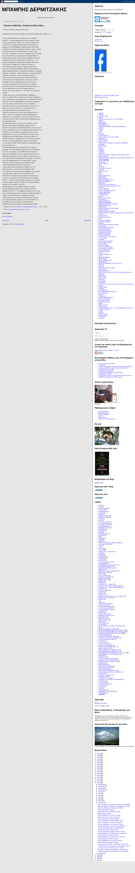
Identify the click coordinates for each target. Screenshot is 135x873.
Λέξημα (101, 253)
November (101, 786)
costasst (101, 128)
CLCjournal (102, 510)
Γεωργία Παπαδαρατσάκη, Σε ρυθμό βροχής (110, 828)
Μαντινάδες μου (103, 618)
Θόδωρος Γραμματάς (105, 233)
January (100, 853)
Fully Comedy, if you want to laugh (108, 137)
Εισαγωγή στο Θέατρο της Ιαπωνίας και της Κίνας (113, 368)
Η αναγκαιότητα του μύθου (106, 369)
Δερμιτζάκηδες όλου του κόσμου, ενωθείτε (107, 350)
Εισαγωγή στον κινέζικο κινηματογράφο (110, 587)
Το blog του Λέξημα (104, 309)
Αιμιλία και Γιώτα (103, 171)
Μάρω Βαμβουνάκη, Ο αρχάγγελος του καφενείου (112, 833)
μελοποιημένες (103, 623)
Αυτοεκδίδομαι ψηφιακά (105, 566)
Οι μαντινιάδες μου (104, 643)
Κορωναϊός (102, 611)
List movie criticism (104, 525)
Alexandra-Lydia (103, 116)
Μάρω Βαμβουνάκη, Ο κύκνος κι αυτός (109, 815)
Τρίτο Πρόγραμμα (104, 411)
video (100, 553)
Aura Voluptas (103, 123)
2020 (98, 764)
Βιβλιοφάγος (102, 183)
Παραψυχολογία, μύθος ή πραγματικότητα (111, 372)
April (99, 799)
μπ (99, 627)
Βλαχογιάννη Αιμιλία (104, 572)
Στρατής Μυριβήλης (104, 669)
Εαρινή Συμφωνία (104, 209)
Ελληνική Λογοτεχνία (105, 220)
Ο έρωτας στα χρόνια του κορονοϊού (109, 638)
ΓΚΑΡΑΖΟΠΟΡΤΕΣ (104, 193)
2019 (98, 766)
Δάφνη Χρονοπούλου (105, 198)
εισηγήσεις (102, 588)
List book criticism (104, 522)
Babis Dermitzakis (99, 48)
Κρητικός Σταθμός (104, 614)
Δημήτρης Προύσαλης (105, 205)
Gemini (101, 514)
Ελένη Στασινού (103, 215)
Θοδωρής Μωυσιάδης (105, 232)
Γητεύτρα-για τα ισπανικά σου (107, 184)
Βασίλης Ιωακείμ (103, 178)
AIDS (100, 505)
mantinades (102, 529)
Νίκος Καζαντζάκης (104, 635)
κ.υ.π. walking (103, 238)
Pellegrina (101, 150)
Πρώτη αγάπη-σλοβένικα (106, 666)
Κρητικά (101, 612)
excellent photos (103, 135)
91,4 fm (101, 416)
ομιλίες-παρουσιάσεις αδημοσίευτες (109, 649)
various (101, 550)
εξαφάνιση (102, 591)
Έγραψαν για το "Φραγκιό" (106, 584)
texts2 (100, 545)
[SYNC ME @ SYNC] (101, 97)
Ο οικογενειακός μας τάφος (106, 639)
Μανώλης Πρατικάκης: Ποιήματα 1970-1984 (110, 808)
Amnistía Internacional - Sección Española (111, 119)
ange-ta (101, 120)
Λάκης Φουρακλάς (104, 251)
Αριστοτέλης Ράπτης (104, 175)
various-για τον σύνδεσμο (106, 551)
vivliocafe (101, 169)
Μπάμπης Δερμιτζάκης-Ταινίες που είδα (110, 633)
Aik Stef (101, 114)
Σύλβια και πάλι (103, 305)
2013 (98, 777)
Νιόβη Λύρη (102, 275)
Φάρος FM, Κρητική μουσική (107, 419)
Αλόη (100, 172)
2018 (98, 768)
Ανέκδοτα (101, 559)
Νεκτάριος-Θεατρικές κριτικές (107, 267)
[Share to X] (43, 207)
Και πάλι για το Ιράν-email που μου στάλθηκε (111, 848)
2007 (98, 858)
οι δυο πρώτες (103, 642)
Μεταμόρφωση (103, 262)
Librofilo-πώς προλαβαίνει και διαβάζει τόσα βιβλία (113, 143)
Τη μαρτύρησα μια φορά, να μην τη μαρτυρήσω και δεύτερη (116, 308)
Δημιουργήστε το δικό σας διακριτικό (103, 72)
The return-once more (105, 168)
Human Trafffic (103, 141)
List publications (103, 526)
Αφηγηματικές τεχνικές (105, 374)
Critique (101, 129)
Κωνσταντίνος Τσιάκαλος (106, 248)
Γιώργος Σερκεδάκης (104, 192)
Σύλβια (101, 303)
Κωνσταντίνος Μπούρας (106, 247)
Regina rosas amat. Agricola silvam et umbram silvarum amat (116, 157)
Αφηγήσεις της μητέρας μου (106, 568)
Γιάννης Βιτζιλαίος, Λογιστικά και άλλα (110, 186)
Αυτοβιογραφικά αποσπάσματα (108, 565)
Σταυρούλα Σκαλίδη (104, 302)
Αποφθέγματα (103, 563)
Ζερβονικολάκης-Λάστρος (106, 227)
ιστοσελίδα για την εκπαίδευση (107, 236)
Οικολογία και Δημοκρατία (106, 371)
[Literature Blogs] (98, 39)
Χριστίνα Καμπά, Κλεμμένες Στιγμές (108, 842)
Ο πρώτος (101, 640)
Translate (108, 32)
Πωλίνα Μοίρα (103, 287)
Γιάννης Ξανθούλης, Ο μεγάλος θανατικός (110, 822)
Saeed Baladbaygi (104, 159)
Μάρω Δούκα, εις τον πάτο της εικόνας (109, 817)
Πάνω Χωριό (102, 278)
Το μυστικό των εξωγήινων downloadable (110, 679)
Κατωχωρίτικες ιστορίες (105, 606)
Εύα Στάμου (102, 226)
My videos (102, 535)
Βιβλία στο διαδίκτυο (104, 181)
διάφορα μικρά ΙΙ (103, 580)
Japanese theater (104, 516)
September (101, 790)
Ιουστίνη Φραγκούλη (104, 235)
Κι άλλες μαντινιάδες (105, 608)
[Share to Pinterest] (47, 207)
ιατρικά (101, 602)
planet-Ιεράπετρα (103, 413)
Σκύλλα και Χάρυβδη (105, 299)
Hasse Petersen (103, 140)
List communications (104, 523)
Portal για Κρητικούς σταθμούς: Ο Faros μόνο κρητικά (114, 154)
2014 (98, 775)
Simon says (102, 162)
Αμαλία (101, 174)
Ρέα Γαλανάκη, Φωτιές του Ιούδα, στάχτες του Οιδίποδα (114, 804)
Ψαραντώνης (102, 693)
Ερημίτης (101, 223)
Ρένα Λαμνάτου (103, 290)
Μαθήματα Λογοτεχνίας (105, 615)
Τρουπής (101, 687)
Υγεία (100, 688)
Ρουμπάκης (102, 296)
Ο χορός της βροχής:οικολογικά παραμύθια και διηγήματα (115, 366)
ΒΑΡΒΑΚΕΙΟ (102, 177)
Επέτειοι (101, 593)
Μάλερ (100, 256)
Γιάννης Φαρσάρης (104, 189)
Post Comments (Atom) (17, 224)
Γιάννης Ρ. (101, 187)
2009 (98, 855)
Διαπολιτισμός (103, 207)
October (100, 788)
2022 (98, 761)
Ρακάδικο (101, 288)
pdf (99, 536)
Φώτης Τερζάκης (103, 315)
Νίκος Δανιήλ (102, 269)
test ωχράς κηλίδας (104, 544)
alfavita (101, 117)
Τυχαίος (101, 311)
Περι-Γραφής (102, 281)
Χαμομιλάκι (102, 317)
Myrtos (101, 147)
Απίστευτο (101, 560)
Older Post (87, 220)
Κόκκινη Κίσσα (103, 244)
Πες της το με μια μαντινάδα (107, 658)
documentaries (103, 511)
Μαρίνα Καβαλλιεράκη (105, 260)
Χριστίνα (101, 318)
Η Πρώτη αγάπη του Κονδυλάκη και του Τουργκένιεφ (113, 851)
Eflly (100, 132)
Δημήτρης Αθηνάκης (104, 201)
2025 (98, 755)
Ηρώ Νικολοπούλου (104, 229)
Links (100, 520)
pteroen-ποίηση (103, 156)
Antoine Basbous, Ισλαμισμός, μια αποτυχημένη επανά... (114, 846)
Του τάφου (102, 685)
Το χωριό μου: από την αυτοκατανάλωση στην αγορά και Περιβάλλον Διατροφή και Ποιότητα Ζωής (115, 376)
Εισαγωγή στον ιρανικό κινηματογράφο (110, 585)
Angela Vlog (102, 122)
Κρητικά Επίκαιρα (104, 245)
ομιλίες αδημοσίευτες (104, 648)
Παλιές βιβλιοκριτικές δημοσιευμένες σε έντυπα (19, 209)
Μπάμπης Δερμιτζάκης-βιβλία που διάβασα (111, 630)
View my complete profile (102, 706)
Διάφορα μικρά (103, 578)
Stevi (100, 165)
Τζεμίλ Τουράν (103, 306)
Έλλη (100, 218)
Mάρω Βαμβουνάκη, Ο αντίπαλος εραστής (110, 840)
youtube (101, 554)
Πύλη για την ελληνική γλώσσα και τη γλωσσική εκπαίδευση (116, 284)
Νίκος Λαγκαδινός (104, 270)
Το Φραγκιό (102, 365)
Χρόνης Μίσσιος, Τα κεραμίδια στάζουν (109, 811)
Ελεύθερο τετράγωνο (105, 217)
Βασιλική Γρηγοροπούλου (106, 180)
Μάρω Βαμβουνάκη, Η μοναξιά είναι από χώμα (111, 837)
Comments (100, 336)
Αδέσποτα (101, 556)
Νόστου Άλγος (103, 276)
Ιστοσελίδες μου (103, 605)
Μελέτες (101, 621)
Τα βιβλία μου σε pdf (104, 678)
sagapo (101, 541)
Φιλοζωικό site (103, 314)
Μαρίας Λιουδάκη (104, 620)
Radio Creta (102, 417)
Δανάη (100, 196)
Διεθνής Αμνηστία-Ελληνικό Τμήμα (108, 208)
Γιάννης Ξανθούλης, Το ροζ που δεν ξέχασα (110, 824)
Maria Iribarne (102, 146)
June (99, 795)
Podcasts (101, 538)
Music (100, 532)
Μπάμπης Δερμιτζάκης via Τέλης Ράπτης (110, 263)
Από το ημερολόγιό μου (105, 562)
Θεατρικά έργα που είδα (106, 597)
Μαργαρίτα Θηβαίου (104, 257)
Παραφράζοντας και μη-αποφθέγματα (109, 654)
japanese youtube (104, 517)
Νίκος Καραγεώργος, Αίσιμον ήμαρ (108, 829)
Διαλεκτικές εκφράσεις (105, 577)
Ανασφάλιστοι (103, 557)
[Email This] (39, 207)
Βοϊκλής (101, 574)
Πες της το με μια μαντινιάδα (107, 363)
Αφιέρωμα (101, 569)
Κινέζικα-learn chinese (105, 242)
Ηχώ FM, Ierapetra (104, 414)
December (101, 784)
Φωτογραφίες (102, 690)
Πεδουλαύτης (102, 657)
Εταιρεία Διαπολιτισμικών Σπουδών (109, 224)
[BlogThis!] (41, 207)
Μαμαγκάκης (102, 617)
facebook (101, 513)
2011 (98, 781)
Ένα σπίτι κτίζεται (104, 590)
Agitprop (101, 113)
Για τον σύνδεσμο (104, 575)
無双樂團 (101, 694)
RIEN (100, 539)
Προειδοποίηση (103, 664)
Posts (99, 333)
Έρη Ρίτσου (102, 594)
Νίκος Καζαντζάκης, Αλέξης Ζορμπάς (108, 819)
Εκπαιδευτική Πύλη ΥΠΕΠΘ (107, 211)
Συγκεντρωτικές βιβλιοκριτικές (107, 670)
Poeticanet (102, 153)
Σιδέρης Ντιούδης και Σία (106, 297)
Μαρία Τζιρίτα (103, 259)
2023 (98, 759)
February (101, 802)
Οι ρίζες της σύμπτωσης (105, 645)
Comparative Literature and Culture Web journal (112, 126)
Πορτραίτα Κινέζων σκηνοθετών (108, 661)
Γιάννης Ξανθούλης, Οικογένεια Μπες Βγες (110, 820)
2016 (98, 772)
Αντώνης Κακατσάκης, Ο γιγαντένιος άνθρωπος (112, 826)
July (99, 793)
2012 (98, 779)
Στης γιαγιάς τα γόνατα (105, 667)
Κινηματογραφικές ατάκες (106, 609)
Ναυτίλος (101, 266)
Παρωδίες (101, 655)
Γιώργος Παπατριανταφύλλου (107, 190)
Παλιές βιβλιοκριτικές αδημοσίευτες (109, 651)
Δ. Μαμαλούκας (103, 195)
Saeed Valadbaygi (104, 160)
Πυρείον (101, 285)
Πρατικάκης (102, 663)
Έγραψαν (101, 583)
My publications (103, 533)
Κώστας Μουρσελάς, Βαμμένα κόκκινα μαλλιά (111, 831)
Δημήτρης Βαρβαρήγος (105, 202)
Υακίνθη (101, 312)
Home (46, 220)
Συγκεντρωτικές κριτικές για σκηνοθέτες (110, 672)
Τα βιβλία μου (102, 676)
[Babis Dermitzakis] (101, 71)
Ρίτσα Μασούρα (103, 293)
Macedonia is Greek (104, 528)
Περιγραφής (102, 282)
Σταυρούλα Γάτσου (104, 300)
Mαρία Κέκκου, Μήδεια (104, 813)
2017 (98, 770)
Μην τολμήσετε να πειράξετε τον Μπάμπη (111, 626)
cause (100, 507)
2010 (98, 782)
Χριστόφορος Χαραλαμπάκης (107, 691)
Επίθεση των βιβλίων (105, 221)
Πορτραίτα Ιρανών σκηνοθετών (108, 660)
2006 (98, 860)
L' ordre (101, 519)
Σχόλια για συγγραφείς (105, 675)
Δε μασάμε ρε (103, 199)
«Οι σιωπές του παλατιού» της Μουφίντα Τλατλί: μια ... (113, 844)
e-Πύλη (101, 131)
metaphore (102, 530)
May (99, 797)
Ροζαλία (101, 294)
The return (101, 166)
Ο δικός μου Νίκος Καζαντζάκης (108, 636)
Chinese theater (103, 508)
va (99, 547)
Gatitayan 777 (103, 138)
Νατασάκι (101, 264)
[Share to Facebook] (45, 207)
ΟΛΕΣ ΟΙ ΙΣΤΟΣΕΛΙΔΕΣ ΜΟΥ (107, 646)
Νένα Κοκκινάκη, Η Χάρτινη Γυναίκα (108, 835)
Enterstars (102, 134)
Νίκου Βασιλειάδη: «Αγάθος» (106, 810)
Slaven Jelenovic (103, 163)
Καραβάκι (101, 239)
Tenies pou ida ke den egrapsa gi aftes (110, 542)
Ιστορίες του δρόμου (104, 603)
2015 (98, 773)
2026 (98, 753)
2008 (98, 857)
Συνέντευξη (102, 673)
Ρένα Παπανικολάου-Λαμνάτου (108, 291)
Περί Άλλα (101, 279)
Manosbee (102, 144)
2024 (98, 757)
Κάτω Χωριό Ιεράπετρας (106, 241)
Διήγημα (101, 581)
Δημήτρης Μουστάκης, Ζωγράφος (108, 204)
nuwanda (101, 149)
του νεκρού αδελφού (104, 684)
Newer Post (5, 220)
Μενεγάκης (102, 624)
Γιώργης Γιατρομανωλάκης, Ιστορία (108, 839)
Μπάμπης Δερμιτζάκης (34, 9)
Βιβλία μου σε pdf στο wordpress (108, 571)
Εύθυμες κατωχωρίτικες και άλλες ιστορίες (111, 596)
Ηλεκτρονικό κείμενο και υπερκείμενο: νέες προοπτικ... (113, 849)
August (100, 791)
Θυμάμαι (101, 599)
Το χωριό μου (102, 682)
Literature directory (99, 41)
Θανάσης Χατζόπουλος (105, 230)
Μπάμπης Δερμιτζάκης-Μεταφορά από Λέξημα (112, 632)
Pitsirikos (101, 152)
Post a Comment (7, 216)
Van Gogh (101, 548)
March (100, 800)
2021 (98, 762)
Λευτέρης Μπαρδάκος (105, 254)
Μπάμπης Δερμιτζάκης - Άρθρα (107, 629)
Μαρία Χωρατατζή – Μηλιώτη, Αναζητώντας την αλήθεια (114, 806)
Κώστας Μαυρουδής (104, 250)
